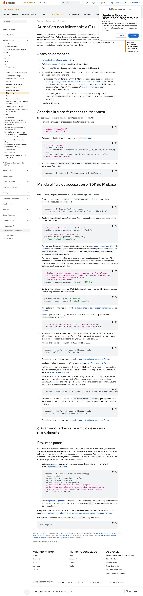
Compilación (57, 14)
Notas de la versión (113, 566)
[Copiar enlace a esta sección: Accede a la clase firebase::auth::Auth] (107, 112)
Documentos (28, 3)
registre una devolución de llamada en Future (91, 359)
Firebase (40, 21)
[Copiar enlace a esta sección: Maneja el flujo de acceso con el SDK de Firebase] (39, 189)
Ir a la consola (121, 3)
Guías (35, 555)
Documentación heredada (115, 573)
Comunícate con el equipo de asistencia (120, 555)
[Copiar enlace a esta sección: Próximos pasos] (65, 443)
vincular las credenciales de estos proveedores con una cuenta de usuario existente (78, 513)
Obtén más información (89, 87)
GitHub (35, 570)
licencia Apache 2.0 (65, 535)
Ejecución (73, 14)
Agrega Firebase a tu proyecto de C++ (57, 60)
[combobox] (72, 3)
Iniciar (133, 36)
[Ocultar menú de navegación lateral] (27, 592)
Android (61, 582)
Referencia (88, 14)
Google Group (111, 562)
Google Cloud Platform (97, 582)
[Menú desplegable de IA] (47, 14)
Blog (111, 3)
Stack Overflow (111, 559)
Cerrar (121, 36)
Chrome (71, 582)
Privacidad (47, 591)
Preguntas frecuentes (114, 570)
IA (44, 14)
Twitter (71, 562)
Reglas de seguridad (55, 501)
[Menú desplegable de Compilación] (64, 14)
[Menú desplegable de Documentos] (35, 2)
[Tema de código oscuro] (112, 127)
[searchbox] (15, 21)
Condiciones (37, 591)
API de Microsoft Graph (99, 363)
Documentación (11, 9)
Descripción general (10, 14)
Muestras (36, 562)
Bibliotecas (36, 566)
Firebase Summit (75, 559)
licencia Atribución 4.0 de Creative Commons (101, 533)
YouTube (72, 566)
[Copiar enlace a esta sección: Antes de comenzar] (71, 54)
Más (41, 3)
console (51, 64)
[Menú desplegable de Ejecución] (79, 14)
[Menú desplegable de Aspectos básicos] (38, 14)
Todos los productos (116, 582)
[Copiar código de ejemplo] (116, 127)
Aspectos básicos (29, 14)
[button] (13, 34)
